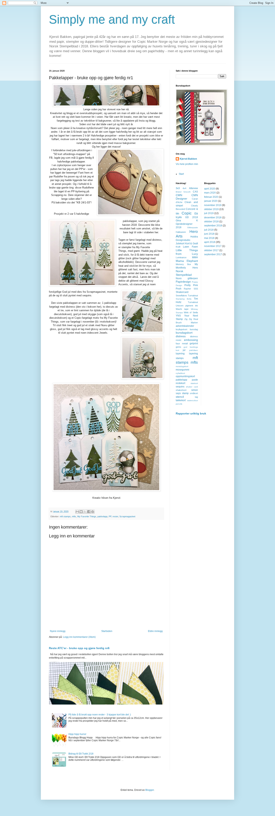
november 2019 (212, 205)
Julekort (180, 243)
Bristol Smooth (183, 192)
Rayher (187, 288)
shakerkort (181, 390)
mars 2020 (210, 192)
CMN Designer (187, 197)
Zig (185, 319)
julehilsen (193, 350)
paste (195, 379)
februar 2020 (211, 197)
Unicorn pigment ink (187, 305)
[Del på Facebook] (89, 512)
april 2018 (209, 242)
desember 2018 (212, 217)
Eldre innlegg (155, 631)
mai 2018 (209, 238)
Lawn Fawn (190, 246)
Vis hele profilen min (187, 164)
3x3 (178, 188)
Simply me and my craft (112, 19)
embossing (191, 339)
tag (196, 397)
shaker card (192, 387)
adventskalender (185, 326)
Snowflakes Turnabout (187, 295)
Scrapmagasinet (127, 516)
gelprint (194, 343)
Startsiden (106, 631)
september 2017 (213, 254)
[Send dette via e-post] (77, 512)
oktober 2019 (211, 209)
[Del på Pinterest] (93, 512)
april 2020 (209, 188)
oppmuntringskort (185, 376)
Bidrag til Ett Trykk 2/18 (80, 753)
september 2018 (213, 225)
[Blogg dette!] (81, 512)
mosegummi (182, 369)
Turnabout (193, 302)
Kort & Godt (191, 243)
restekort (180, 383)
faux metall (182, 343)
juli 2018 (209, 229)
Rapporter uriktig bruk (191, 413)
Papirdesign (183, 281)
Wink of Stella (191, 312)
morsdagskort (182, 366)
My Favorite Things (86, 516)
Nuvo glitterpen (187, 278)
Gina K (187, 220)
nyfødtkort (180, 373)
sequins (180, 386)
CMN (179, 195)
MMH (195, 257)
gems (178, 347)
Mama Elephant (187, 260)
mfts (74, 516)
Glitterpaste (192, 227)
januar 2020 (210, 201)
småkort (194, 393)
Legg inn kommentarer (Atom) (79, 637)
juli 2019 (209, 213)
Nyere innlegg (57, 631)
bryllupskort (181, 329)
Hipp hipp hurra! (77, 734)
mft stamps (65, 516)
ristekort (194, 383)
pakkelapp (102, 516)
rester (115, 516)
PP (110, 516)
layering (180, 353)
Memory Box (183, 264)
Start (181, 174)
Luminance (181, 257)
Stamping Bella (183, 299)
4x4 (184, 188)
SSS (196, 288)
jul (184, 350)
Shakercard (182, 292)
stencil (180, 396)
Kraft (178, 247)
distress (181, 336)
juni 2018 (209, 233)
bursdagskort (184, 332)
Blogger (149, 790)
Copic (187, 213)
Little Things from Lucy (187, 252)
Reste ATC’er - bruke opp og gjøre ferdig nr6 (79, 648)
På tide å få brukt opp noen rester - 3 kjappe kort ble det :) (99, 714)
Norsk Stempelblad (184, 273)
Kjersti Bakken (188, 158)
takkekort (181, 400)
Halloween (181, 232)
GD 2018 (191, 217)
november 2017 (212, 246)
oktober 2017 (211, 250)
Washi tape (182, 309)
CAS (195, 191)
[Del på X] (85, 512)
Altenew (193, 188)
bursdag (194, 329)
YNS (178, 315)
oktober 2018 (211, 221)
